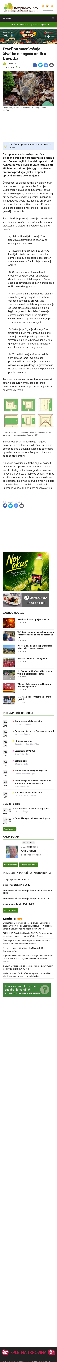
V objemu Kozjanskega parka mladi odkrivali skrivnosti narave (34, 647)
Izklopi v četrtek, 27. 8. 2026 (16, 885)
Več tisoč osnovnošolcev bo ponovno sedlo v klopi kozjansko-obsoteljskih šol (35, 634)
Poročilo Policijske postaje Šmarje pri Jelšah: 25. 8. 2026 (28, 891)
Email (51, 65)
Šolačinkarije (21, 761)
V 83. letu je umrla (29, 847)
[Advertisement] (28, 126)
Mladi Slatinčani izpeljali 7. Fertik (33, 619)
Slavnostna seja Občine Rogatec (31, 770)
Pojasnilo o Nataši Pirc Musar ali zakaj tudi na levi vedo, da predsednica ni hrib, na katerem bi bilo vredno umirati (28, 958)
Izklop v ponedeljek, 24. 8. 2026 (18, 904)
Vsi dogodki (9, 829)
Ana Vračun (28, 850)
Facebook (35, 65)
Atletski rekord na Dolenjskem (32, 658)
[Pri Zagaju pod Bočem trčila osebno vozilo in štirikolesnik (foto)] (9, 675)
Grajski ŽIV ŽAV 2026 (25, 751)
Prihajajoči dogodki (18, 713)
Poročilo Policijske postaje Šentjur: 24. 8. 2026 (26, 898)
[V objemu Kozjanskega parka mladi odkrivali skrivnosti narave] (9, 649)
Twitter (40, 65)
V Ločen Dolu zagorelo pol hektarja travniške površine (34, 685)
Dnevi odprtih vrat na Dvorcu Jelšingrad (34, 731)
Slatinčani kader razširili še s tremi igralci (34, 698)
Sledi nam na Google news (46, 65)
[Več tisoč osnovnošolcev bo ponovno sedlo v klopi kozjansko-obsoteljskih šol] (9, 636)
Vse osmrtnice (10, 864)
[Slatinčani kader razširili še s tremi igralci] (9, 700)
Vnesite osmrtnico (28, 864)
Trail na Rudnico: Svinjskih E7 (29, 792)
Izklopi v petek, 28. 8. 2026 (16, 879)
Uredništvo (11, 63)
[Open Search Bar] (53, 18)
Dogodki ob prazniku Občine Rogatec (33, 818)
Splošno (18, 502)
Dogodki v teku (11, 803)
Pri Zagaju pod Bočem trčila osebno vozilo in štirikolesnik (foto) (34, 672)
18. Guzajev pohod (24, 741)
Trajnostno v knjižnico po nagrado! (32, 808)
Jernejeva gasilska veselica (28, 721)
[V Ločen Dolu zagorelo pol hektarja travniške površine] (9, 688)
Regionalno (10, 502)
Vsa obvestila (10, 910)
